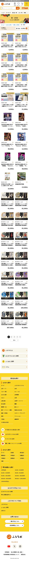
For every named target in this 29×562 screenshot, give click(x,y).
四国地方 (13, 458)
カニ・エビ (17, 391)
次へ (14, 340)
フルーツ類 (3, 391)
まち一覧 (20, 12)
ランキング (8, 12)
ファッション (17, 416)
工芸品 (2, 419)
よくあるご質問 (4, 507)
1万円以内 (3, 470)
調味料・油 (3, 407)
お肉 (15, 388)
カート (22, 5)
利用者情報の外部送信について (11, 554)
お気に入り (18, 5)
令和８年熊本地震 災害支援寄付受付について (14, 0)
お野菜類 (16, 394)
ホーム (2, 24)
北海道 (12, 452)
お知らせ (3, 510)
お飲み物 (3, 400)
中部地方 (13, 455)
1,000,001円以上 (5, 481)
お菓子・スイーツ (18, 400)
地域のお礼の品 (18, 410)
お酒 (15, 397)
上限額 (15, 5)
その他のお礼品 (4, 422)
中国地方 (3, 458)
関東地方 (3, 455)
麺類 (15, 403)
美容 (2, 416)
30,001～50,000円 (19, 472)
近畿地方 (22, 455)
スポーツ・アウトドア (19, 413)
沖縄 (2, 461)
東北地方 (22, 452)
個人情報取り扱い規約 (16, 552)
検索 (18, 8)
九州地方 (22, 458)
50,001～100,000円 (5, 475)
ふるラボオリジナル (19, 385)
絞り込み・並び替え (20, 28)
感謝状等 (16, 419)
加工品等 (3, 403)
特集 (25, 12)
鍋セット (16, 407)
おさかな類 (3, 394)
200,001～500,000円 (6, 478)
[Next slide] (27, 12)
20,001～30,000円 (5, 472)
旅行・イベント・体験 (6, 410)
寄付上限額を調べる (6, 494)
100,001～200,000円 (20, 475)
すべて (2, 385)
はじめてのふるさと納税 (7, 491)
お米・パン (3, 388)
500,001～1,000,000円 (20, 478)
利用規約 (7, 552)
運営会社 (23, 554)
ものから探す (9, 24)
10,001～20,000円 (19, 470)
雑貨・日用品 (16, 24)
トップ (2, 12)
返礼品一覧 (14, 12)
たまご (2, 397)
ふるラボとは (4, 504)
